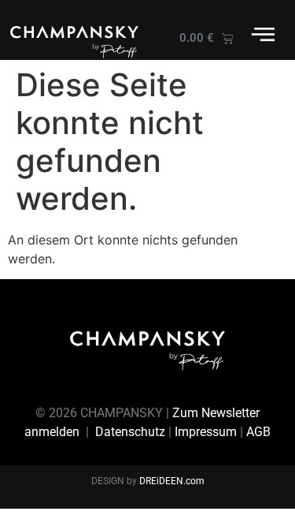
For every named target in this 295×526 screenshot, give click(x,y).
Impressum (206, 431)
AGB (258, 431)
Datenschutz (130, 431)
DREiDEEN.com (172, 481)
